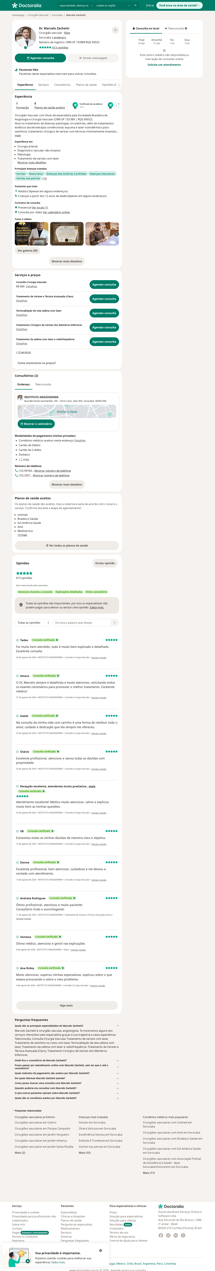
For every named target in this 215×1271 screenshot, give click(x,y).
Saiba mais (58, 1262)
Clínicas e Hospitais (73, 1216)
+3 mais (22, 535)
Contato (17, 1228)
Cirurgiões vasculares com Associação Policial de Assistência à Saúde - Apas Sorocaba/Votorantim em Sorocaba (172, 1163)
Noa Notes (120, 1224)
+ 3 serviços (23, 352)
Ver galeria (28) (27, 250)
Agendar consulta (104, 284)
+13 (44, 178)
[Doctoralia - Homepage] (33, 5)
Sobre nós (18, 1224)
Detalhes (31, 286)
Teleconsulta (174, 29)
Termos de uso (119, 1232)
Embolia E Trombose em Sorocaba (100, 1140)
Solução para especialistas (126, 1216)
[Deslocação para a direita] (119, 85)
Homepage (18, 15)
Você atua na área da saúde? (178, 5)
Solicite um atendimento (164, 65)
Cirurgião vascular (50, 33)
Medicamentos (70, 1228)
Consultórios (62, 85)
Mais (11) (149, 1173)
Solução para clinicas (123, 1220)
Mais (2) (20, 1153)
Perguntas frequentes (75, 1240)
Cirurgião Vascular (38, 15)
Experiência (25, 85)
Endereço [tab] (23, 384)
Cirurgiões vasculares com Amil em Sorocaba (171, 1132)
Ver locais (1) (40, 207)
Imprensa (18, 1240)
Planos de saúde (86, 85)
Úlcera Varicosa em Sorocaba (97, 1128)
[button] (67, 1025)
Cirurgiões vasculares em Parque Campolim (42, 1128)
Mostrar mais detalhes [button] (31, 162)
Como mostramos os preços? (37, 363)
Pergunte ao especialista (76, 1224)
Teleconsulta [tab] (43, 384)
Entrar (150, 5)
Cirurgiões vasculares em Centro (35, 1122)
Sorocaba (57, 15)
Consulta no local (145, 29)
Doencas (66, 1236)
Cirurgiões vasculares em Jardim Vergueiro (42, 1134)
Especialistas (69, 1212)
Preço (113, 1212)
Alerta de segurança (122, 1236)
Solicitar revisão (98, 657)
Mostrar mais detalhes (68, 262)
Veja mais (73, 1006)
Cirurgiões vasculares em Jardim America (41, 1140)
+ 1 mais (24, 459)
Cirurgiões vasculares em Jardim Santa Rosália (44, 1146)
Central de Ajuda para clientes (128, 1240)
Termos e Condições (25, 1236)
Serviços (43, 85)
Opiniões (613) (111, 85)
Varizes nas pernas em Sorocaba (99, 1146)
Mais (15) (85, 1153)
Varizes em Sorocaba (92, 1122)
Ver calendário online (56, 212)
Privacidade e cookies (25, 1212)
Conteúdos (116, 1228)
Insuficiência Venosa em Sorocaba (100, 1134)
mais (18, 135)
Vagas (30, 1232)
